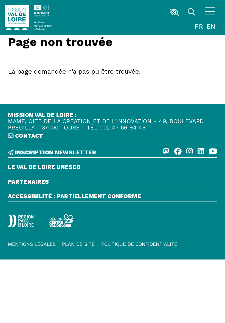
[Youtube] (213, 151)
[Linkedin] (201, 151)
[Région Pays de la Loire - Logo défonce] (20, 221)
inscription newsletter (54, 152)
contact (28, 136)
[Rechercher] (191, 12)
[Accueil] (17, 17)
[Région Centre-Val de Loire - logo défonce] (61, 220)
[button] (174, 12)
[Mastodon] (166, 151)
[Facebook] (178, 151)
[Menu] (209, 12)
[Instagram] (189, 151)
